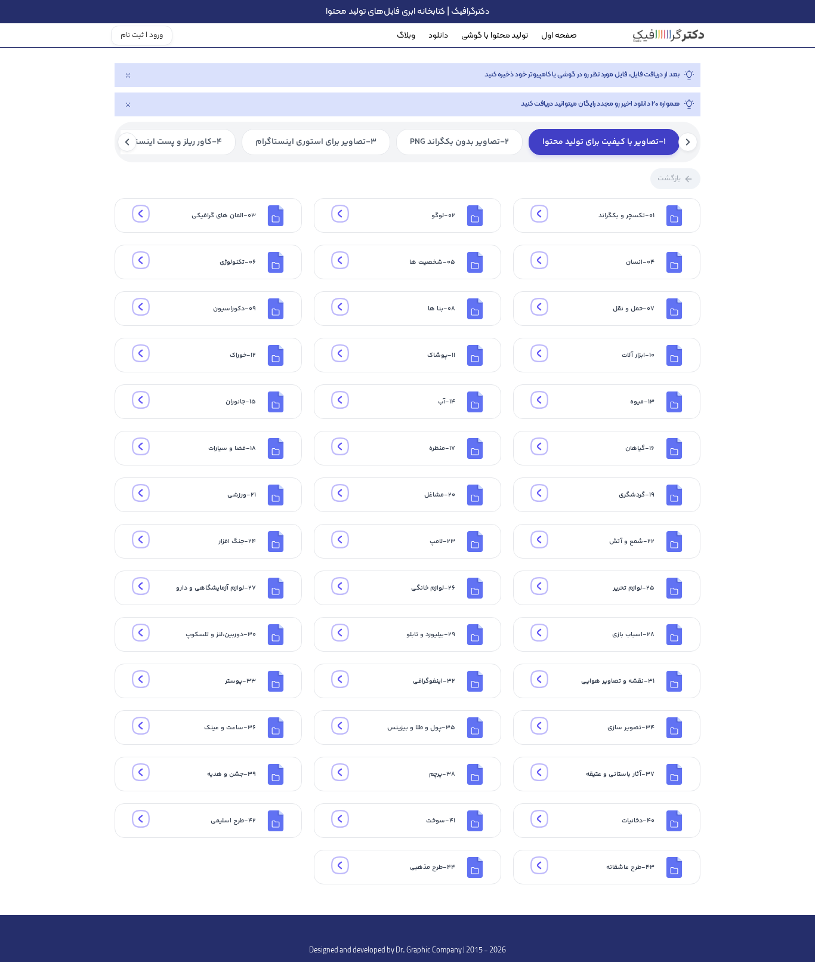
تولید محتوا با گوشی (494, 35)
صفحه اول (559, 35)
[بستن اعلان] (128, 75)
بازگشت (669, 178)
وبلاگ (406, 35)
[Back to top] (407, 930)
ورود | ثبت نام (142, 35)
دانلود (438, 35)
